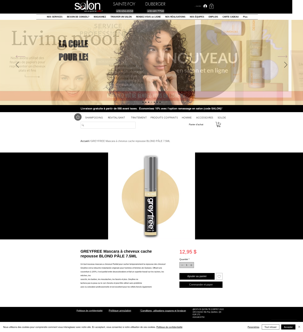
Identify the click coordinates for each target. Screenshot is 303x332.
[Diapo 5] (148, 102)
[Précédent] (20, 56)
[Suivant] (282, 56)
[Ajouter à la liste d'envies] (219, 276)
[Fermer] (299, 326)
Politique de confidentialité (169, 327)
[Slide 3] (154, 102)
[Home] (78, 117)
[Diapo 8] (145, 102)
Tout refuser (270, 327)
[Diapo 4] (157, 102)
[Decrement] (182, 265)
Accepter (288, 327)
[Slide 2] (151, 102)
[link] (211, 6)
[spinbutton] (187, 265)
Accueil (84, 141)
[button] (55, 17)
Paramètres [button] (253, 327)
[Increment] (191, 265)
